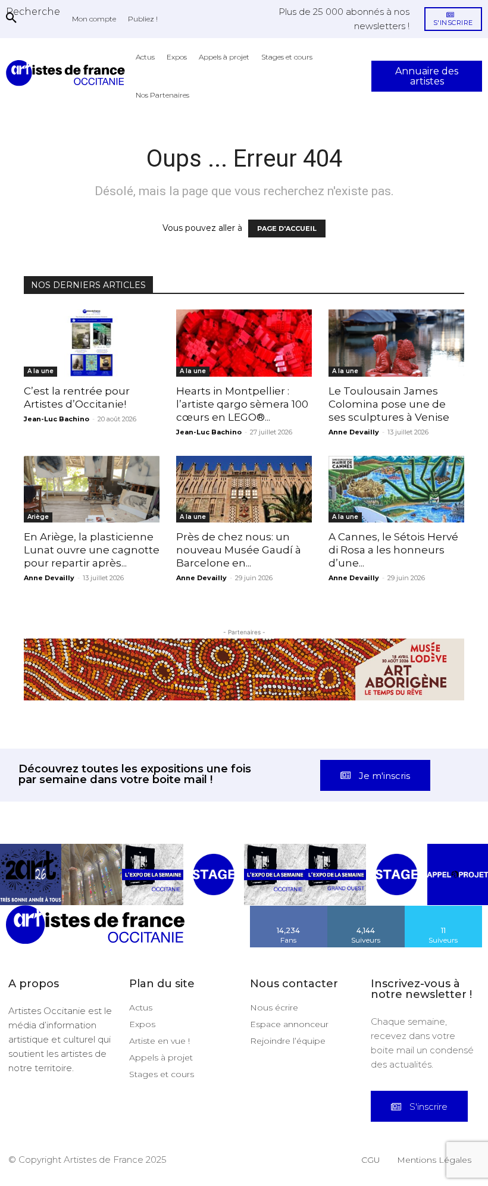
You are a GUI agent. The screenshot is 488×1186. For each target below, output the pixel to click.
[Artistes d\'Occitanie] (68, 73)
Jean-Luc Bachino (56, 419)
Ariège (38, 517)
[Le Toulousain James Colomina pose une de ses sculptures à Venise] (396, 343)
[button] (33, 11)
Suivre (366, 910)
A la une (40, 371)
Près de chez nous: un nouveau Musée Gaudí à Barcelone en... (238, 550)
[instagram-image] (30, 874)
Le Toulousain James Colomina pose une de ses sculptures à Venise (389, 404)
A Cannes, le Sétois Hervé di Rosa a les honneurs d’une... (393, 550)
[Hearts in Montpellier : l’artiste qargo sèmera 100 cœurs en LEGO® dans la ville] (244, 343)
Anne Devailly (354, 432)
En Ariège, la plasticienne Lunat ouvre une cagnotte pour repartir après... (91, 550)
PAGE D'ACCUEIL (287, 228)
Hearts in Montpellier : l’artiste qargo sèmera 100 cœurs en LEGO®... (242, 404)
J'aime (289, 910)
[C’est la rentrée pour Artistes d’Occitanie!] (91, 343)
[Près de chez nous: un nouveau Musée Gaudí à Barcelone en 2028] (244, 489)
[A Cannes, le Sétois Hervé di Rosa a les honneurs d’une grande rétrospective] (396, 489)
